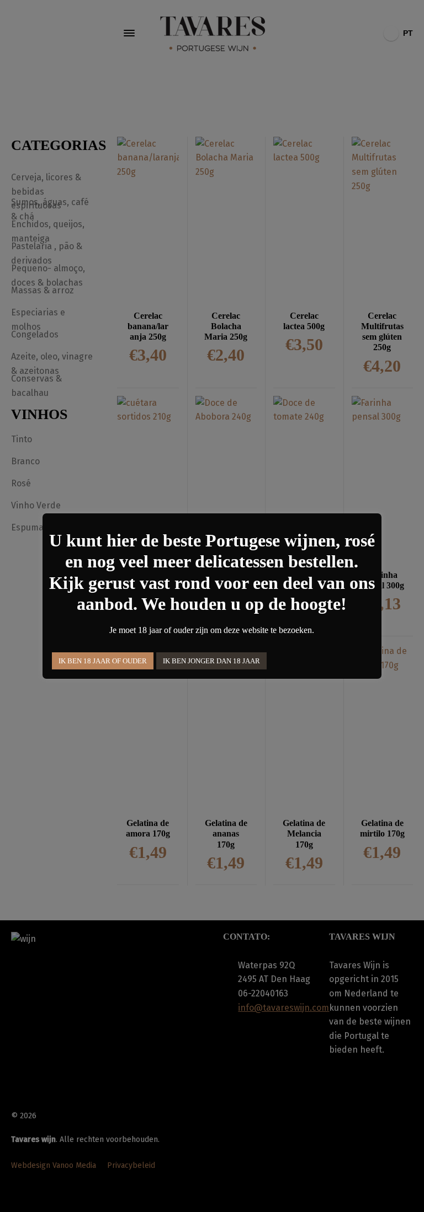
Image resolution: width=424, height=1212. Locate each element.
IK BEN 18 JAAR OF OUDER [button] (103, 661)
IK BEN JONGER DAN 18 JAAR (211, 661)
